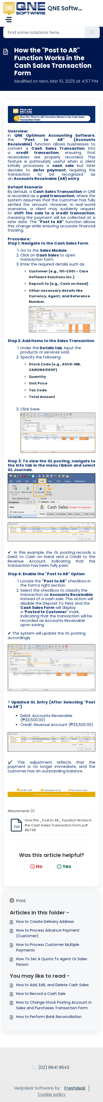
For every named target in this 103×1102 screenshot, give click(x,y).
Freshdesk (75, 1088)
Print (21, 901)
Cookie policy (51, 1094)
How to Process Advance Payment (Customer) (47, 933)
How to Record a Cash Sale (40, 993)
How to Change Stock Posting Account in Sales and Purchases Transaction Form (54, 1005)
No (39, 866)
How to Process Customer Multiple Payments (47, 947)
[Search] (92, 32)
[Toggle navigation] (8, 19)
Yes (67, 866)
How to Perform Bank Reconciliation (49, 1016)
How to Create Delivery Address (45, 921)
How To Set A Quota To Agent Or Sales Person (51, 961)
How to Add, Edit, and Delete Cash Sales (52, 985)
